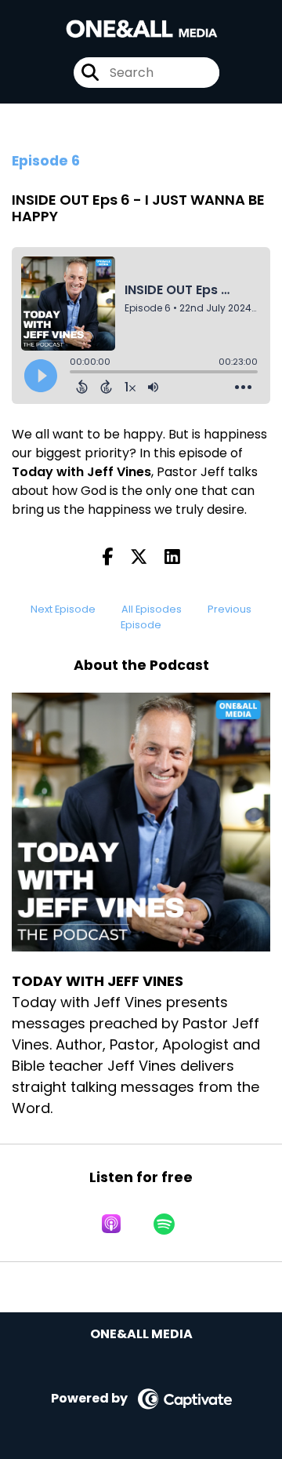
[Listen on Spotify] (164, 1224)
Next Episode (63, 609)
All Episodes (151, 609)
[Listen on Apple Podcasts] (111, 1224)
